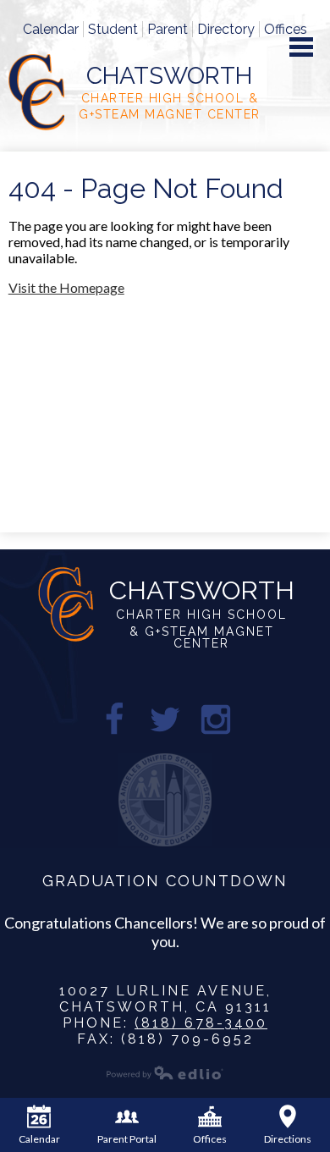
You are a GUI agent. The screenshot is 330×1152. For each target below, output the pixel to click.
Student (113, 29)
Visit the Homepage (66, 287)
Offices (285, 29)
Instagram (216, 719)
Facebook (114, 719)
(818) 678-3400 (201, 1023)
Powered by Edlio (165, 1072)
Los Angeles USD (165, 799)
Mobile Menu (301, 47)
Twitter (165, 719)
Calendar (51, 29)
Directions (287, 1139)
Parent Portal (127, 1139)
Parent (167, 29)
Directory (226, 29)
